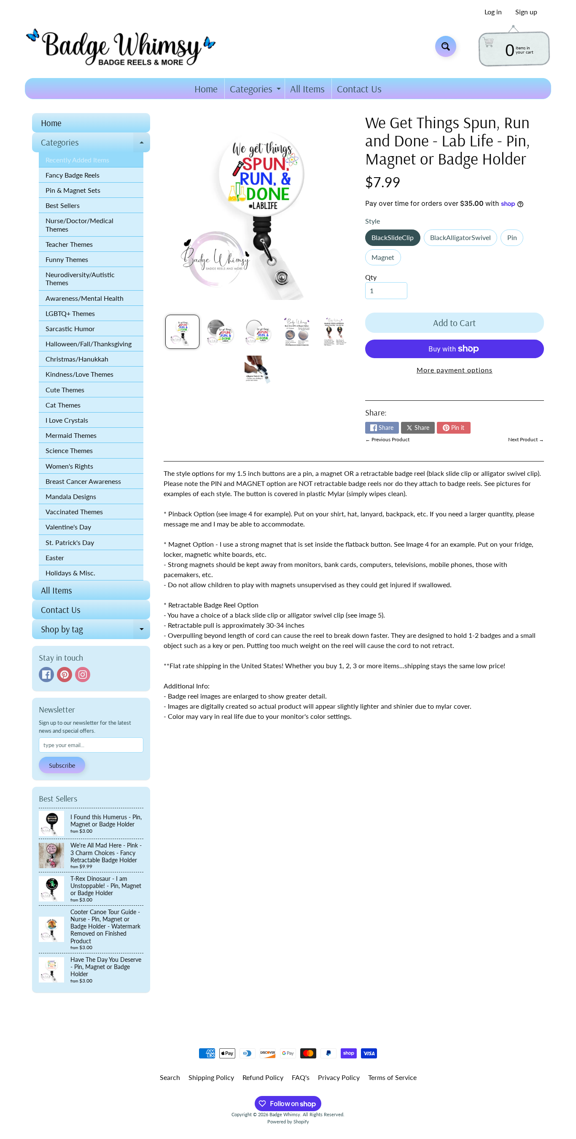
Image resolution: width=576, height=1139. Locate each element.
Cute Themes (65, 390)
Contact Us (359, 88)
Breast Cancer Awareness (83, 481)
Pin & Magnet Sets (73, 190)
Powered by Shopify (288, 1121)
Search (170, 1077)
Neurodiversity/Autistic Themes (80, 278)
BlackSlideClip (395, 239)
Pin (515, 239)
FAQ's (301, 1077)
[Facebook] (46, 674)
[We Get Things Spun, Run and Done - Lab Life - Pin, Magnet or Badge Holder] (182, 332)
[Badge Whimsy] (127, 46)
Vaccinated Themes (74, 511)
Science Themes (69, 450)
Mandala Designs (71, 496)
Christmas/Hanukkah (77, 359)
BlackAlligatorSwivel (463, 239)
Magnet (386, 259)
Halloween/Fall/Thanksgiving (89, 344)
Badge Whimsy (284, 1114)
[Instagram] (82, 674)
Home (206, 88)
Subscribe (62, 765)
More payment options (455, 370)
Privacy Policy (339, 1077)
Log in (493, 11)
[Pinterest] (64, 674)
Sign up (526, 11)
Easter (55, 557)
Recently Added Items (77, 160)
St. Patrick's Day (70, 542)
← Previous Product (387, 439)
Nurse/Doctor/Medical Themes (79, 224)
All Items (307, 88)
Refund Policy (262, 1077)
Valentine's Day (68, 527)
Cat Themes (63, 405)
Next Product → (526, 439)
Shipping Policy (211, 1077)
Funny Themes (67, 259)
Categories (256, 90)
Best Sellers (63, 205)
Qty (371, 277)
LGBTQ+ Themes (70, 313)
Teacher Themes (69, 244)
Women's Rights (69, 466)
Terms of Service (392, 1077)
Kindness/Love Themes (79, 374)
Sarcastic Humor (70, 328)
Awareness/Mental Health (85, 298)
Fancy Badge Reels (73, 175)
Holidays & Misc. (70, 573)
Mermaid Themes (71, 435)
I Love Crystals (67, 420)
